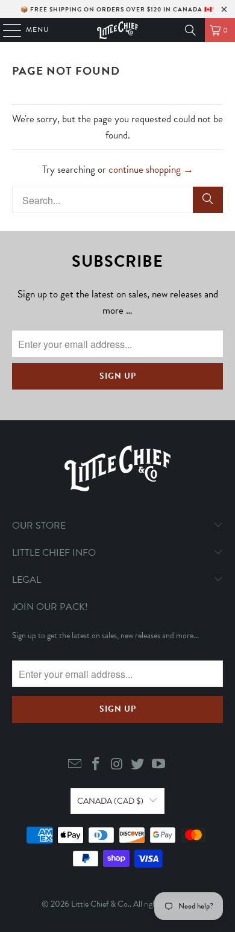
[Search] (190, 30)
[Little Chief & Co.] (118, 30)
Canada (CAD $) (110, 801)
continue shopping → (150, 169)
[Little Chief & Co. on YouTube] (159, 765)
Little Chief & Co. (100, 904)
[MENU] (6, 30)
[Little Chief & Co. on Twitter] (138, 765)
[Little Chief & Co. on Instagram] (117, 765)
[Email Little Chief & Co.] (75, 765)
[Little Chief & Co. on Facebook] (96, 765)
